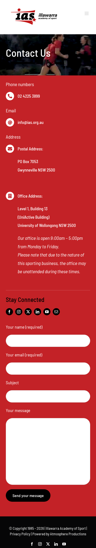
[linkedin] (37, 311)
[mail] (56, 311)
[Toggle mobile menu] (87, 13)
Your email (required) (24, 354)
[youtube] (46, 311)
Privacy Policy (20, 534)
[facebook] (9, 311)
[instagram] (18, 311)
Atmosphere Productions (68, 534)
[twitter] (28, 311)
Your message (18, 410)
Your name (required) (24, 327)
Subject (12, 382)
